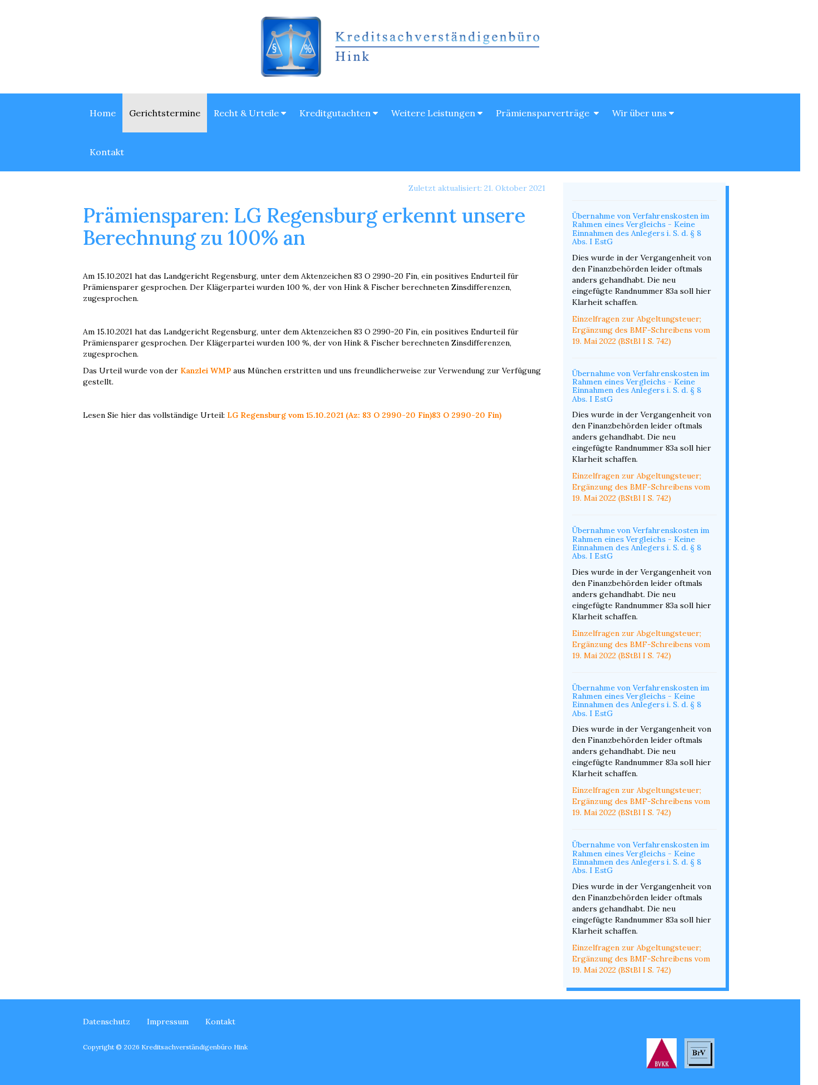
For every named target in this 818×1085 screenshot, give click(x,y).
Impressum (168, 1022)
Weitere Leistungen (434, 113)
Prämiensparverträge (545, 113)
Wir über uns (640, 113)
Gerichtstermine (164, 113)
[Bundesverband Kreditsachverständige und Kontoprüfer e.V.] (661, 1052)
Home (103, 113)
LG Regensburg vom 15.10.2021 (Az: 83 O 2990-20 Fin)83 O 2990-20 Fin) (364, 415)
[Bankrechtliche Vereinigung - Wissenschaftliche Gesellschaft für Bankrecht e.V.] (699, 1052)
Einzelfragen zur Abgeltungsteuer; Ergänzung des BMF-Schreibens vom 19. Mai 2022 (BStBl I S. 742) (641, 330)
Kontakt (107, 151)
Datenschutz (106, 1022)
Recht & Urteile (247, 113)
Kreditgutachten (336, 113)
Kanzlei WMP (205, 371)
